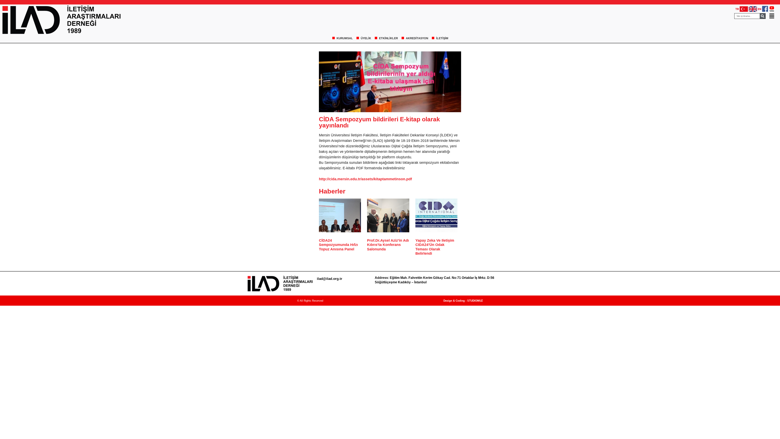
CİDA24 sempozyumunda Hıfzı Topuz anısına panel (338, 244)
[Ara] (762, 16)
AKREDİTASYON (417, 38)
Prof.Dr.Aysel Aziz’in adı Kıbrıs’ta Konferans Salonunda (388, 244)
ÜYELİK (366, 38)
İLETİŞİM (442, 38)
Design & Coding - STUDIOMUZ (463, 300)
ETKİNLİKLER (388, 38)
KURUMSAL (345, 38)
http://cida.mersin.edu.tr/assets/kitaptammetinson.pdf (365, 179)
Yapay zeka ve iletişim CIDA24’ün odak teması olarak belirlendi (434, 247)
